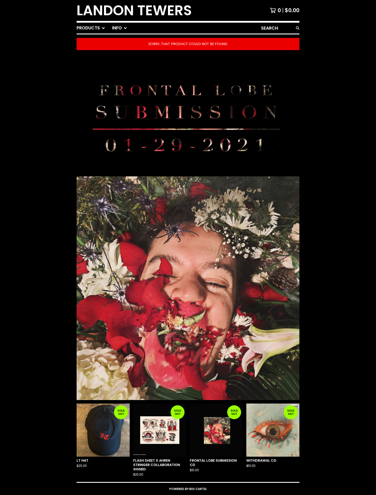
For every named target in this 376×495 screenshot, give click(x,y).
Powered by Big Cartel (188, 489)
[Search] (297, 28)
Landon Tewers (134, 10)
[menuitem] (91, 28)
